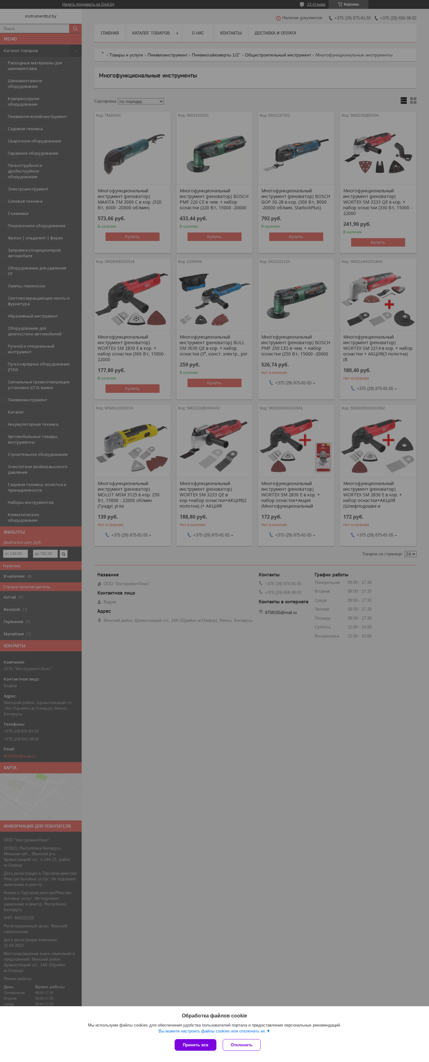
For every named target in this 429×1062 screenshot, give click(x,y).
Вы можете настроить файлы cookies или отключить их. (212, 1031)
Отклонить (242, 1045)
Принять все (195, 1045)
